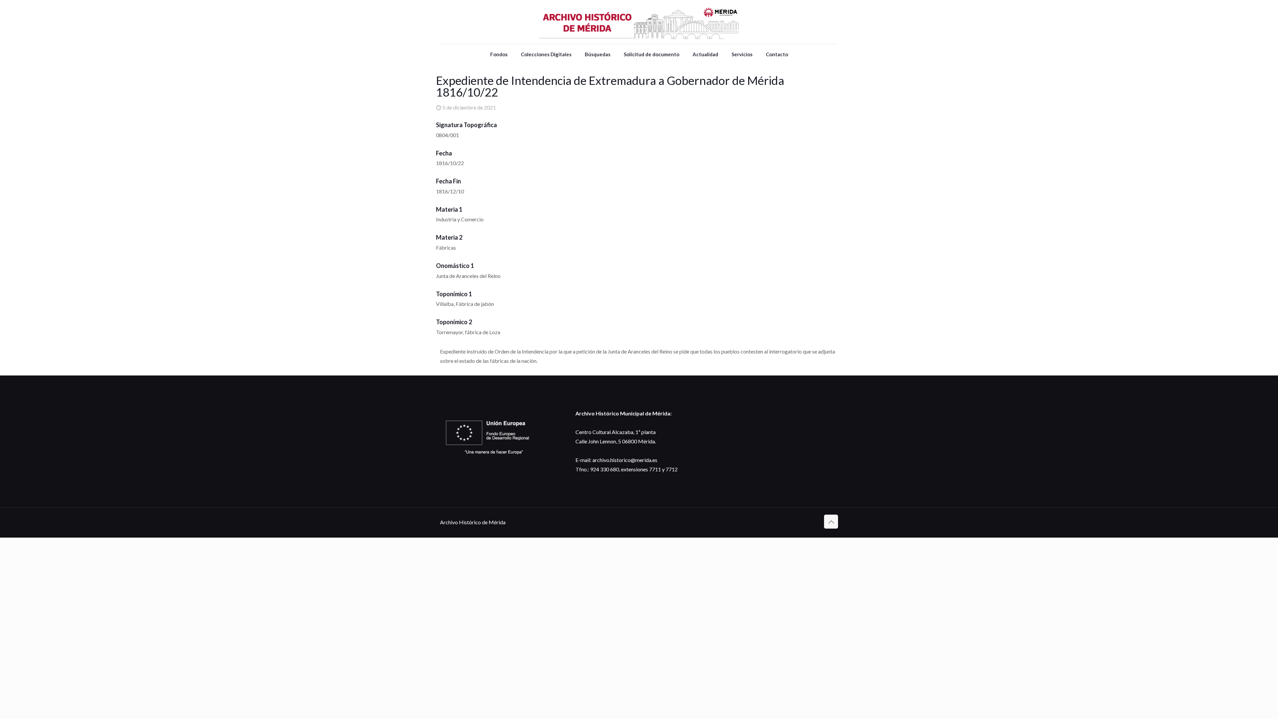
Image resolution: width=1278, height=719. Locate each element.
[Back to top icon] (831, 522)
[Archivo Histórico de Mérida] (639, 22)
